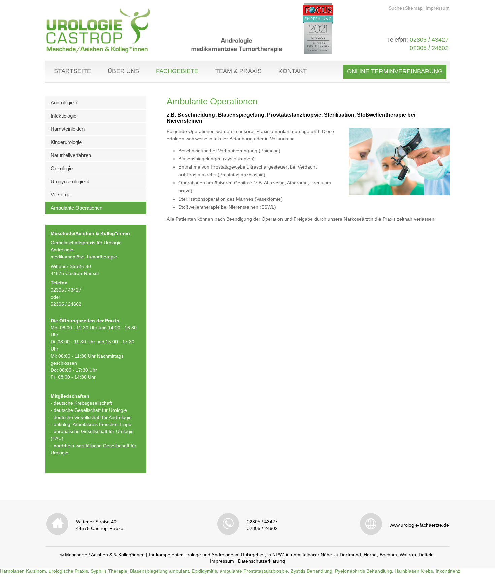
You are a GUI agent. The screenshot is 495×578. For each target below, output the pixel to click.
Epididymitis (204, 571)
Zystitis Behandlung (311, 571)
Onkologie (62, 168)
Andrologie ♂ (65, 102)
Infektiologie (63, 116)
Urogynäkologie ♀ (70, 181)
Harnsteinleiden (68, 129)
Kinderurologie (66, 142)
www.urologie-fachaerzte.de (419, 525)
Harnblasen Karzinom (23, 571)
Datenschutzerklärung (261, 561)
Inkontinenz (448, 571)
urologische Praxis (68, 571)
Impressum (438, 8)
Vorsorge (60, 194)
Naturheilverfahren (71, 155)
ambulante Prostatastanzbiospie (254, 571)
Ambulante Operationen (76, 208)
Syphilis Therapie (109, 571)
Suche (395, 8)
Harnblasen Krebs (414, 571)
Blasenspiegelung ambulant (159, 571)
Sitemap (414, 8)
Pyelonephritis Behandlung (363, 571)
